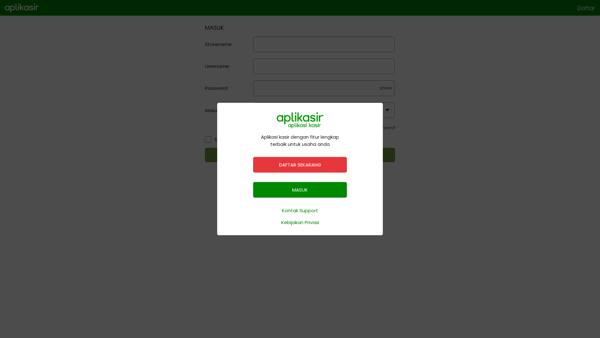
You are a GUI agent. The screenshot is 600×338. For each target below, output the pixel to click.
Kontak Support (300, 210)
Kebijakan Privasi (300, 222)
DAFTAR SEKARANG (300, 164)
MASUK (300, 190)
